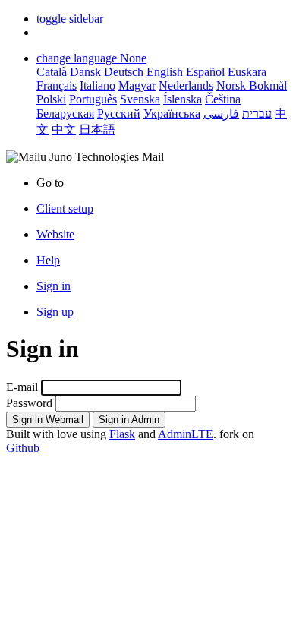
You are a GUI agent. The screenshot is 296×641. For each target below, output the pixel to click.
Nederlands (186, 85)
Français (56, 85)
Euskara (247, 71)
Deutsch (123, 71)
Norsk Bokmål (251, 85)
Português (93, 99)
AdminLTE (185, 434)
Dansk (85, 71)
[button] (69, 18)
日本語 (97, 129)
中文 (64, 129)
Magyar (137, 85)
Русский (118, 113)
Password (29, 402)
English (164, 71)
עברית (257, 113)
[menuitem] (163, 235)
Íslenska (182, 99)
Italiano (97, 85)
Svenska (140, 99)
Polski (51, 99)
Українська (171, 113)
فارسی (221, 113)
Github (22, 447)
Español (205, 71)
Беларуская (65, 113)
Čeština (223, 99)
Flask (122, 434)
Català (51, 71)
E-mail (22, 386)
